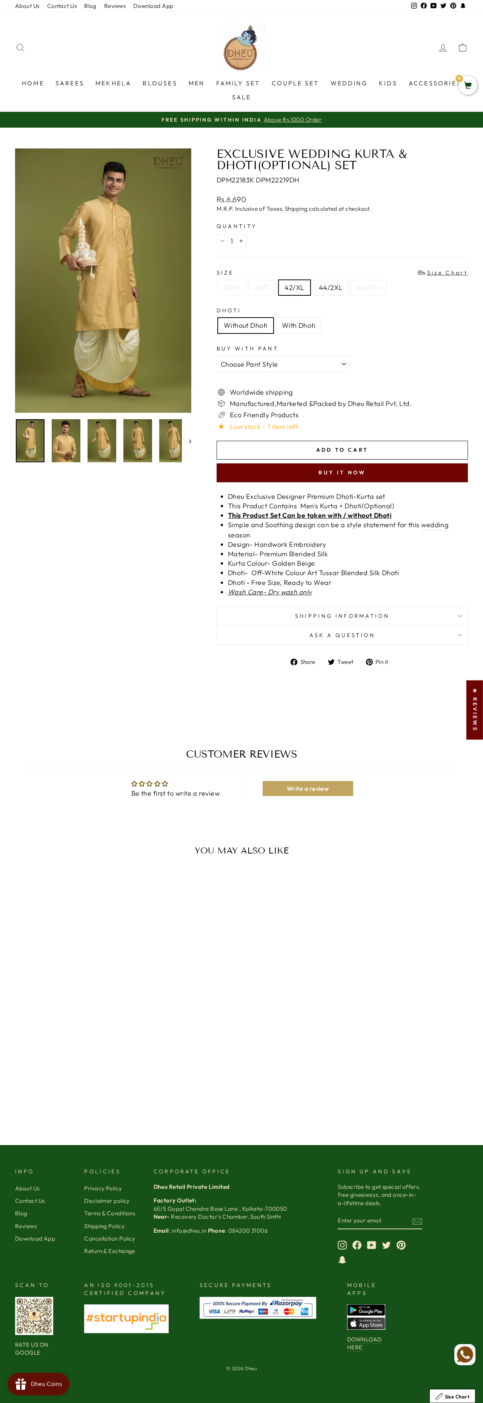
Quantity (237, 226)
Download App (153, 5)
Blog (90, 5)
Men (197, 83)
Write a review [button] (308, 788)
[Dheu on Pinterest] (401, 1245)
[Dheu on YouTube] (371, 1245)
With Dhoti (299, 325)
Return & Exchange (109, 1251)
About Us (27, 5)
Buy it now (342, 472)
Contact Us (62, 5)
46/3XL (369, 287)
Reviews (115, 5)
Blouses (160, 83)
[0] (467, 86)
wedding (435, 524)
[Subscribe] (417, 1221)
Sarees (69, 83)
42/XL (294, 287)
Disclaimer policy (107, 1200)
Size (342, 272)
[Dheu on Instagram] (342, 1245)
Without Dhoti (246, 325)
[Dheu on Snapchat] (342, 1259)
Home (33, 83)
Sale (241, 97)
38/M (232, 287)
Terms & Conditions (109, 1213)
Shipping (296, 208)
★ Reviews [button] (475, 710)
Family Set (238, 83)
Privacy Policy (103, 1188)
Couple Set (295, 83)
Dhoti (229, 310)
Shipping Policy (104, 1226)
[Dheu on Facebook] (356, 1245)
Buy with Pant (247, 348)
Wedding (349, 83)
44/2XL (331, 287)
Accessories (435, 83)
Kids (388, 83)
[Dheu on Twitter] (386, 1245)
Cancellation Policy (109, 1238)
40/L (263, 287)
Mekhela (113, 83)
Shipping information (342, 616)
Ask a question (342, 635)
